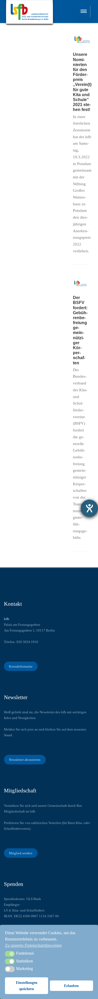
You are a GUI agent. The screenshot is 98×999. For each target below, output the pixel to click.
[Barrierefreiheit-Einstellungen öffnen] (89, 508)
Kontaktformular (20, 666)
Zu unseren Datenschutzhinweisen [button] (33, 945)
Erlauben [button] (71, 986)
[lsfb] (29, 13)
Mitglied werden (20, 853)
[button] (10, 954)
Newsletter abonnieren (25, 760)
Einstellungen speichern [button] (26, 985)
